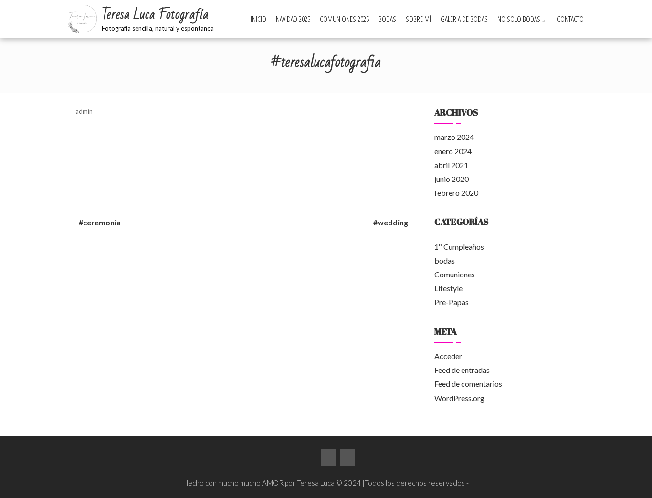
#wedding (390, 222)
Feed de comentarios (468, 383)
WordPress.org (459, 398)
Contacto (570, 19)
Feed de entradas (462, 369)
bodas (444, 260)
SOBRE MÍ (418, 19)
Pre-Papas (451, 302)
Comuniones (454, 274)
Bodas (387, 19)
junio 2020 (451, 178)
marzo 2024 (454, 136)
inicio (258, 19)
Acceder (448, 355)
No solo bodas (518, 19)
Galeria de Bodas (464, 19)
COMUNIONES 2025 (344, 19)
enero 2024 (453, 151)
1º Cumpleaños (459, 246)
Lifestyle (448, 288)
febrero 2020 (456, 192)
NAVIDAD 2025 (293, 19)
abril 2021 (451, 165)
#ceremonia (100, 222)
